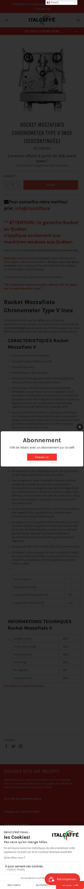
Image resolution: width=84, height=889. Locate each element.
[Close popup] (79, 426)
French (54, 2)
